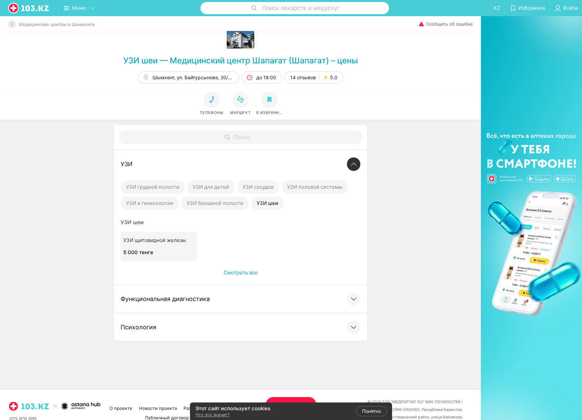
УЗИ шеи (267, 203)
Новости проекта (158, 408)
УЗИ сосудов (258, 187)
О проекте (120, 408)
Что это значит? (212, 414)
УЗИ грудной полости (152, 187)
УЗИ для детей (211, 187)
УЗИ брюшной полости (215, 203)
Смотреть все (241, 272)
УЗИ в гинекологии (149, 203)
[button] (240, 103)
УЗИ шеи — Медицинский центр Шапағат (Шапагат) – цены (240, 60)
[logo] (29, 8)
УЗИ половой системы (314, 187)
